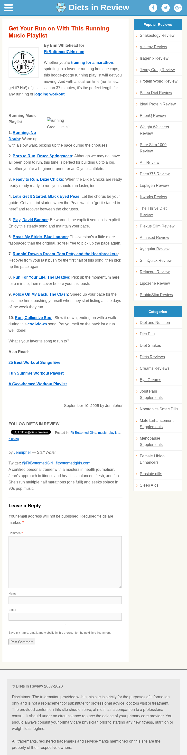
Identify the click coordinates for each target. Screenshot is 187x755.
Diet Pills (147, 334)
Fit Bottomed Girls (83, 432)
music (102, 432)
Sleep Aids (149, 485)
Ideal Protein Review (158, 104)
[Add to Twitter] (165, 8)
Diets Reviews (152, 357)
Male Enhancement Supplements (156, 423)
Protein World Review (159, 81)
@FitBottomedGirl (37, 463)
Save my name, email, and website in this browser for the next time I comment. (60, 632)
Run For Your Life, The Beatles (41, 277)
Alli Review (149, 162)
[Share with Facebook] (153, 8)
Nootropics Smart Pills (159, 409)
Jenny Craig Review (157, 70)
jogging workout (49, 94)
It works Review (153, 197)
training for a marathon (92, 62)
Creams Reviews (154, 368)
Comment (16, 533)
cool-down (37, 324)
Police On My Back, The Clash (40, 294)
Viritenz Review (153, 47)
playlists (114, 432)
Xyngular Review (154, 249)
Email (12, 609)
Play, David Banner (30, 220)
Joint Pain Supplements (151, 394)
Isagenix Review (154, 58)
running (14, 439)
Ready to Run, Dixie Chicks (38, 179)
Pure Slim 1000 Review (153, 148)
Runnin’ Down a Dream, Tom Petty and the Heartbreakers (65, 254)
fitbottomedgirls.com (73, 463)
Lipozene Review (155, 283)
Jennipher (22, 452)
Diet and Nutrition (155, 323)
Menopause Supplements (151, 441)
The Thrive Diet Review (153, 211)
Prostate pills (151, 474)
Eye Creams (150, 380)
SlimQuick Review (156, 260)
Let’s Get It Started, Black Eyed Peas (46, 196)
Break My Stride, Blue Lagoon (40, 237)
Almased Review (154, 238)
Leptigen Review (154, 185)
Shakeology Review (157, 35)
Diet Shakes (150, 345)
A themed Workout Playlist (38, 384)
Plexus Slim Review (157, 226)
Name (13, 593)
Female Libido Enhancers (152, 459)
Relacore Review (155, 272)
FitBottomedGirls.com (64, 52)
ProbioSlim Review (156, 295)
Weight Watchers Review (154, 130)
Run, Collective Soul (33, 318)
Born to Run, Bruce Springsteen (42, 156)
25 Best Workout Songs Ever (35, 362)
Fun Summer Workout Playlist (36, 373)
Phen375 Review (155, 174)
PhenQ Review (153, 115)
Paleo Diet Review (156, 93)
